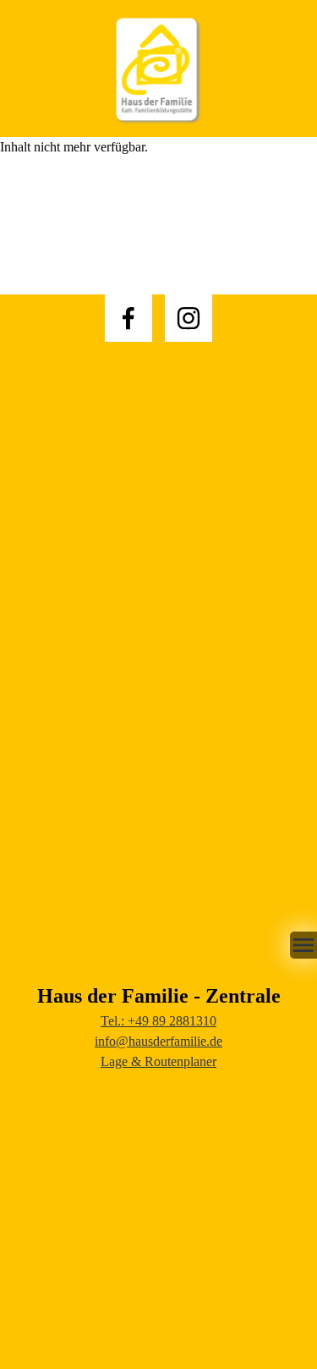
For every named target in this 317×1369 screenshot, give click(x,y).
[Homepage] (158, 68)
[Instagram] (188, 318)
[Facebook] (128, 318)
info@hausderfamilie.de (158, 1041)
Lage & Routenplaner (158, 1061)
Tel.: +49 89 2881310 (158, 1021)
